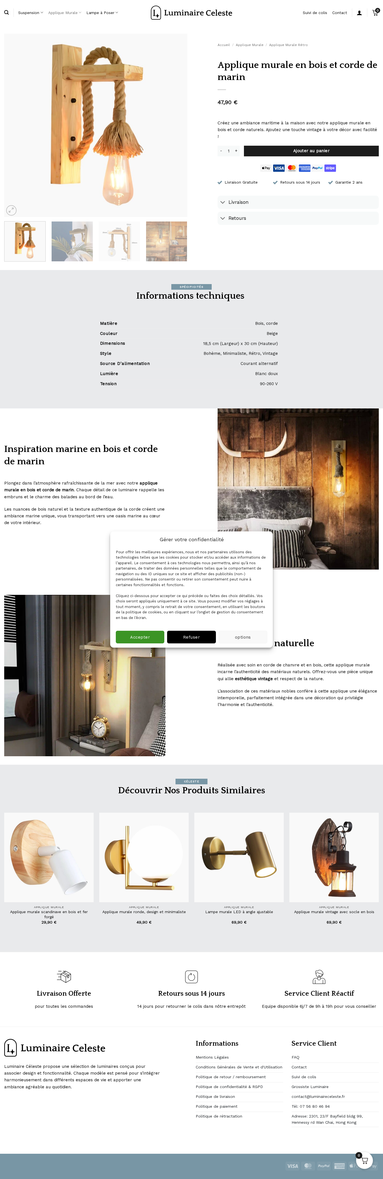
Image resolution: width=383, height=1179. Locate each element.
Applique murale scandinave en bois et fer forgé (49, 914)
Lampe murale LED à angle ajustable (239, 912)
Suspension (28, 12)
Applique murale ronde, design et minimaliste (144, 912)
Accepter (140, 637)
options (243, 637)
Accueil (224, 45)
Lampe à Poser (100, 12)
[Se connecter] (359, 12)
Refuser (191, 637)
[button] (11, 210)
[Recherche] (6, 12)
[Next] (177, 125)
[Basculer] (223, 203)
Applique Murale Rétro (288, 45)
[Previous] (15, 125)
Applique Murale (63, 12)
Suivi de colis (315, 12)
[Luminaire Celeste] (191, 13)
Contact (339, 12)
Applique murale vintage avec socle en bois (334, 912)
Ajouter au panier (311, 150)
